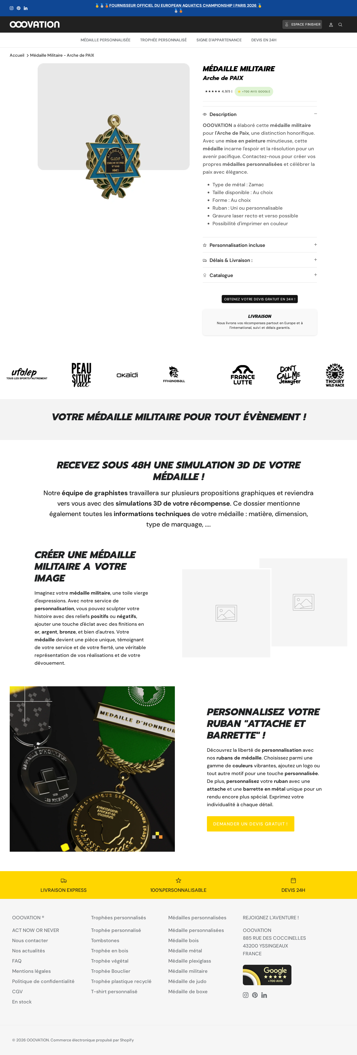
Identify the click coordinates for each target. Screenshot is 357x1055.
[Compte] (330, 24)
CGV (17, 991)
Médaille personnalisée (105, 40)
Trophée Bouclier (110, 971)
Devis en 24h (263, 40)
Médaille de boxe (188, 991)
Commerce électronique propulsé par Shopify (92, 1040)
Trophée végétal (109, 961)
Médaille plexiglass (189, 961)
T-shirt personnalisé (114, 991)
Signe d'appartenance (219, 40)
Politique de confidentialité (43, 981)
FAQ (17, 961)
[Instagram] (11, 8)
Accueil (17, 55)
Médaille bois (183, 940)
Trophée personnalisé (163, 40)
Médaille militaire (188, 971)
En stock (22, 1002)
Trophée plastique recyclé (121, 981)
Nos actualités (28, 951)
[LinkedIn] (25, 8)
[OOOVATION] (35, 24)
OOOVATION (38, 1040)
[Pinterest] (18, 8)
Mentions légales (31, 971)
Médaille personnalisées (196, 930)
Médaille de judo (187, 981)
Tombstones (105, 940)
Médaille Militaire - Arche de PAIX (62, 55)
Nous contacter (30, 940)
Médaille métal (185, 951)
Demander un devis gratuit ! (250, 824)
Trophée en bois (109, 951)
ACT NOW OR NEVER (35, 930)
